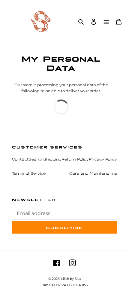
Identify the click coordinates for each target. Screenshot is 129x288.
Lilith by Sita (71, 279)
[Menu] (106, 21)
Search (36, 159)
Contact (20, 159)
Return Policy (75, 159)
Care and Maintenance (93, 174)
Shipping (53, 159)
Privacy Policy (103, 159)
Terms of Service (29, 174)
